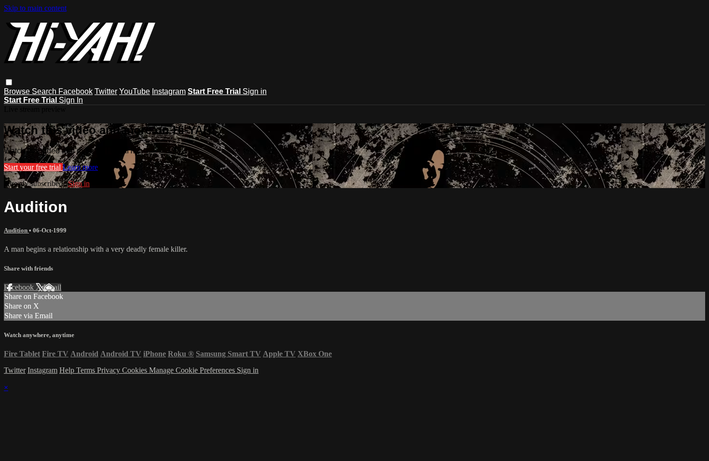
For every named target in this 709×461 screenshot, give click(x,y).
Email (52, 287)
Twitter (106, 91)
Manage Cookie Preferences (193, 370)
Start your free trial (33, 167)
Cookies (135, 370)
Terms (86, 370)
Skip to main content (35, 8)
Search (45, 91)
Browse (18, 91)
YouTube (134, 91)
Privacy (109, 370)
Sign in (255, 91)
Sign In (71, 100)
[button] (9, 82)
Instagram (169, 91)
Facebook (75, 91)
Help (67, 370)
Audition (16, 230)
